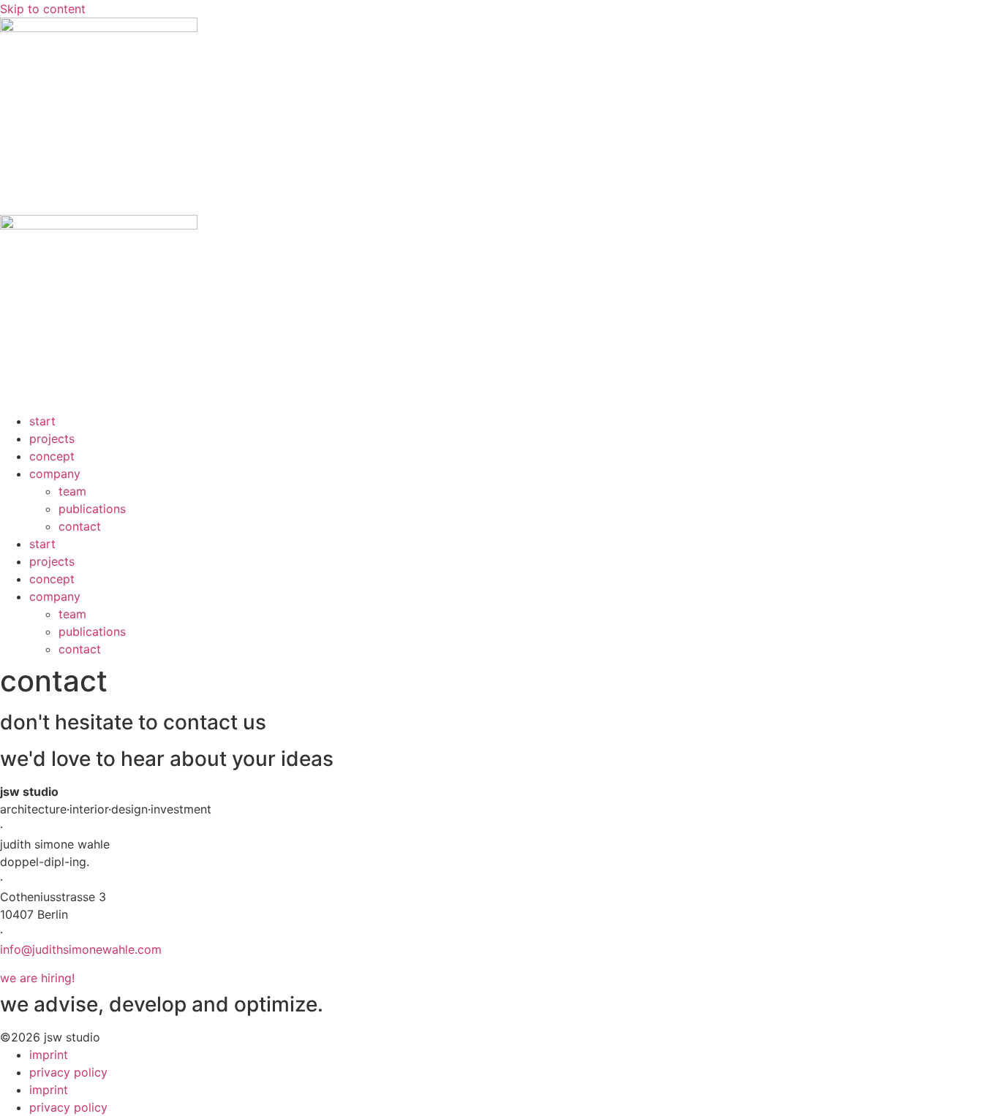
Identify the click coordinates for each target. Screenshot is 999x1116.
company (54, 473)
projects (52, 438)
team (72, 491)
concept (52, 456)
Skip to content (43, 8)
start (42, 421)
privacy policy (68, 1072)
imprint (48, 1054)
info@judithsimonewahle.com (81, 949)
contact (80, 526)
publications (92, 508)
